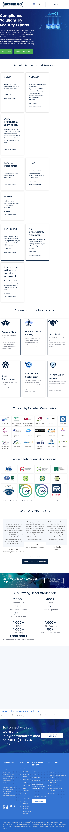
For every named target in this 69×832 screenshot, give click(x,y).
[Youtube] (7, 808)
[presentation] (30, 556)
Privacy (5, 822)
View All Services (9, 98)
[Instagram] (4, 808)
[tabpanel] (13, 535)
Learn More (8, 94)
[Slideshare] (14, 806)
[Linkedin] (11, 806)
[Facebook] (4, 806)
